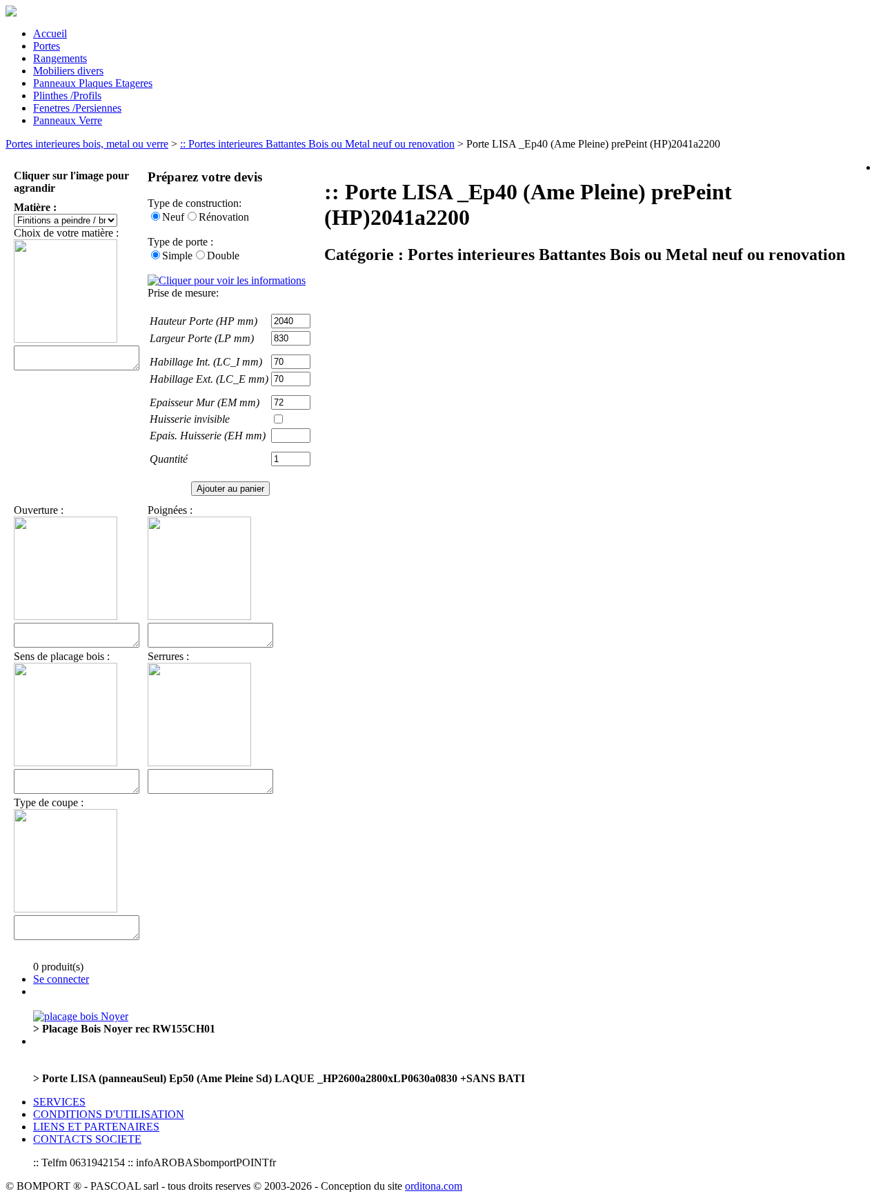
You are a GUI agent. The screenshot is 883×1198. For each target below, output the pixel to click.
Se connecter (61, 979)
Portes (46, 46)
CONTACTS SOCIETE (87, 1139)
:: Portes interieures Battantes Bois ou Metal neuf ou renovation (317, 144)
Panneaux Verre (67, 120)
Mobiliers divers (68, 71)
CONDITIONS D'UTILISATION (108, 1114)
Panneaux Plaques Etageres (92, 83)
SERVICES (59, 1102)
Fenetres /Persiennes (77, 108)
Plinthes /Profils (67, 95)
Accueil (50, 33)
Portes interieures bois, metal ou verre (87, 144)
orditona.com (433, 1186)
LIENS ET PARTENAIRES (96, 1126)
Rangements (60, 58)
